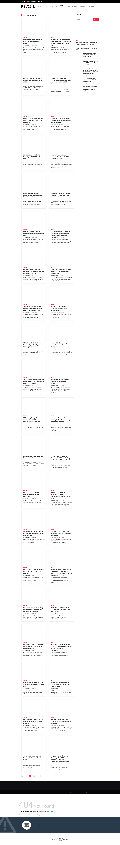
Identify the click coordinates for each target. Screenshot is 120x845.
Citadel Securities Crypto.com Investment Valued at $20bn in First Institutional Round (61, 233)
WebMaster (50, 811)
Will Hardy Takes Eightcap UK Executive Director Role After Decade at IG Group (60, 195)
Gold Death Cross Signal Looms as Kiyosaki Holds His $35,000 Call (33, 684)
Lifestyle (91, 6)
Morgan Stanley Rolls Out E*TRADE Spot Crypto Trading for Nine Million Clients (33, 271)
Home (22, 10)
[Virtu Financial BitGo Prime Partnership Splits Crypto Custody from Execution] (34, 331)
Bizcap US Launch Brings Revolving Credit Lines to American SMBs (59, 308)
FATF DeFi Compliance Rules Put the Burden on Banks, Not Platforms (86, 43)
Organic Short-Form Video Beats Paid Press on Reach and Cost (33, 758)
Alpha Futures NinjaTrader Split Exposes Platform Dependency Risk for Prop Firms (33, 381)
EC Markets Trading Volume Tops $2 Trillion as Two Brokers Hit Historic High (61, 120)
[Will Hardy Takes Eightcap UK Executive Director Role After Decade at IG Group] (61, 181)
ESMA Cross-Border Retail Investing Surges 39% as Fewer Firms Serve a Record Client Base (61, 81)
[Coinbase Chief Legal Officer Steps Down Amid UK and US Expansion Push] (61, 670)
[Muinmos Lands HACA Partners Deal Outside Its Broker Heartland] (34, 480)
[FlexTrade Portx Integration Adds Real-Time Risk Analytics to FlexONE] (61, 519)
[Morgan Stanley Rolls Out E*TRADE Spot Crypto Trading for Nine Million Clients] (34, 257)
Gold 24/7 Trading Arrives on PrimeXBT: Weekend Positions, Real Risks (61, 721)
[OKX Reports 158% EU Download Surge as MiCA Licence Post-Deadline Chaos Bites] (61, 480)
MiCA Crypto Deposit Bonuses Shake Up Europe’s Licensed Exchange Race (33, 646)
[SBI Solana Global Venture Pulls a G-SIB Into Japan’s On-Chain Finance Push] (34, 519)
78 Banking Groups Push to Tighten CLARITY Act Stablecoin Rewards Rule (32, 419)
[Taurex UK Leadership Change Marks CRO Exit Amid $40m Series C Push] (61, 257)
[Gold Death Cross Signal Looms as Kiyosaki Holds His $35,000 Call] (34, 670)
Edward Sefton (27, 45)
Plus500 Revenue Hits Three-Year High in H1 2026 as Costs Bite (33, 157)
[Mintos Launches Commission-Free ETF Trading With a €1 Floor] (34, 27)
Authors (28, 1)
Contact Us (33, 1)
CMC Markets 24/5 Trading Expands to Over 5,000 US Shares (60, 381)
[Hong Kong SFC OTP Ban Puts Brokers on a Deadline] (34, 444)
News (68, 6)
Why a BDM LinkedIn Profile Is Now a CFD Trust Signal (90, 62)
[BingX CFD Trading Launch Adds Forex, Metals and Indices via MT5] (78, 55)
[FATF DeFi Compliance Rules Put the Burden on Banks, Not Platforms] (87, 31)
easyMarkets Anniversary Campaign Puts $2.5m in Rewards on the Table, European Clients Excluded (60, 759)
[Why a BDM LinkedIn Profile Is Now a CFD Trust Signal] (78, 63)
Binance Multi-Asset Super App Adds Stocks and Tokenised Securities (61, 345)
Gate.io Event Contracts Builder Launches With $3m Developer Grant (90, 80)
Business (74, 6)
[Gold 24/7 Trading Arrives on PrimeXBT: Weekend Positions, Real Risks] (61, 707)
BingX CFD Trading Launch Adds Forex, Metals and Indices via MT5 (89, 55)
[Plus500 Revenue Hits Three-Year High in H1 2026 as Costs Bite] (34, 143)
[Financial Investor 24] (28, 6)
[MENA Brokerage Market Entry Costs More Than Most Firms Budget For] (34, 106)
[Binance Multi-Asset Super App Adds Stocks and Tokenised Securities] (61, 331)
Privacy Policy (87, 792)
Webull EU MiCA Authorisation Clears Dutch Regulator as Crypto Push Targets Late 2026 (61, 571)
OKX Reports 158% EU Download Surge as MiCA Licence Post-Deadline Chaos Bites (61, 495)
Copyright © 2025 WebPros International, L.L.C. (60, 839)
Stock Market (62, 6)
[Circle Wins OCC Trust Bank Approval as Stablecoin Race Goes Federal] (61, 595)
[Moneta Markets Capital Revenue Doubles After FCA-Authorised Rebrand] (61, 143)
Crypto (46, 6)
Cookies (97, 792)
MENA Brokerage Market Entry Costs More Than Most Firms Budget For (33, 120)
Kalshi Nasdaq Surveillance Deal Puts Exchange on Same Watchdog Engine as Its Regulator (90, 88)
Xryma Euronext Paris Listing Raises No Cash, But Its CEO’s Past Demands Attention (33, 308)
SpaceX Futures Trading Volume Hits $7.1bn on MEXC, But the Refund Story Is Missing (61, 458)
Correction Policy (78, 792)
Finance (40, 6)
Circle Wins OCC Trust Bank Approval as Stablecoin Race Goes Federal (60, 609)
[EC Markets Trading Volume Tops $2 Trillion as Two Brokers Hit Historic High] (61, 106)
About (23, 1)
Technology (82, 6)
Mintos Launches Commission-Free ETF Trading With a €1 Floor (33, 41)
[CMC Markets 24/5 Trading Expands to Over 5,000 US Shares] (61, 367)
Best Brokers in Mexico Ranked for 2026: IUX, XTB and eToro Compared (33, 571)
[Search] (98, 6)
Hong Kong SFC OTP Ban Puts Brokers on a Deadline (33, 457)
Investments (53, 6)
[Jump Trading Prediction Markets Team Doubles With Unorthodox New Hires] (34, 181)
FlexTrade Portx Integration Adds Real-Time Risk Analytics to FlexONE (61, 533)
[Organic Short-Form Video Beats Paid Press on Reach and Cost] (34, 744)
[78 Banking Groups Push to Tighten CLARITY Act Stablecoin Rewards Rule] (34, 405)
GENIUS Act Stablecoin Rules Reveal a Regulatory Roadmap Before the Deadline (61, 646)
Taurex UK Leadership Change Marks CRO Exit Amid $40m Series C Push (61, 271)
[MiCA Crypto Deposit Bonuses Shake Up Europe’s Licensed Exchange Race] (34, 632)
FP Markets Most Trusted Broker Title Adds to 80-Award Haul (33, 233)
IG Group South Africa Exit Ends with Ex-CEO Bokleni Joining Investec (33, 721)
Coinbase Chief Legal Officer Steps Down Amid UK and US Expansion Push (60, 684)
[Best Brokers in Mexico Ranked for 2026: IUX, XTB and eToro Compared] (34, 557)
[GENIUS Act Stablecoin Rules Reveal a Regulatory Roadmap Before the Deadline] (61, 632)
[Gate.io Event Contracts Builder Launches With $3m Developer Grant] (78, 80)
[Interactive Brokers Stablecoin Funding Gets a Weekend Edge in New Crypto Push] (61, 405)
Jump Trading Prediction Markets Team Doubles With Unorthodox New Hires (32, 195)
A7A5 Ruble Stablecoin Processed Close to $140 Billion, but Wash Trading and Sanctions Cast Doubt (90, 71)
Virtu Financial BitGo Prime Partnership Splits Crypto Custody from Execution (32, 345)
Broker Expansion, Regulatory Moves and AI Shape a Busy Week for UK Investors (33, 609)
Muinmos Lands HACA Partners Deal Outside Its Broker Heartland (33, 494)
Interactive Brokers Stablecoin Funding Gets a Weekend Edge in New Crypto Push (61, 419)
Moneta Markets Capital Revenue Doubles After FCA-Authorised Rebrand (60, 157)
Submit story (40, 1)
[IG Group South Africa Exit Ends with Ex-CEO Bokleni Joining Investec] (34, 707)
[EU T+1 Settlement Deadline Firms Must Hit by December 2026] (34, 66)
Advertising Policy (70, 792)
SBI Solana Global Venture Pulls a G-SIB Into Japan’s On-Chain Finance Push (33, 533)
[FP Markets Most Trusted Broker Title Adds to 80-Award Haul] (34, 219)
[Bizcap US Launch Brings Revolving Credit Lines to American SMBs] (61, 294)
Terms (92, 792)
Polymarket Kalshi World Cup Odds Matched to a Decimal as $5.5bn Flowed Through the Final (61, 42)
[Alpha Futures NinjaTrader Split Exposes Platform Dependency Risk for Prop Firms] (34, 367)
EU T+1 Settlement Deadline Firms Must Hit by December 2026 (32, 80)
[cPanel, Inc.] (60, 838)
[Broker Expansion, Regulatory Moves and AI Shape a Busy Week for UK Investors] (34, 595)
